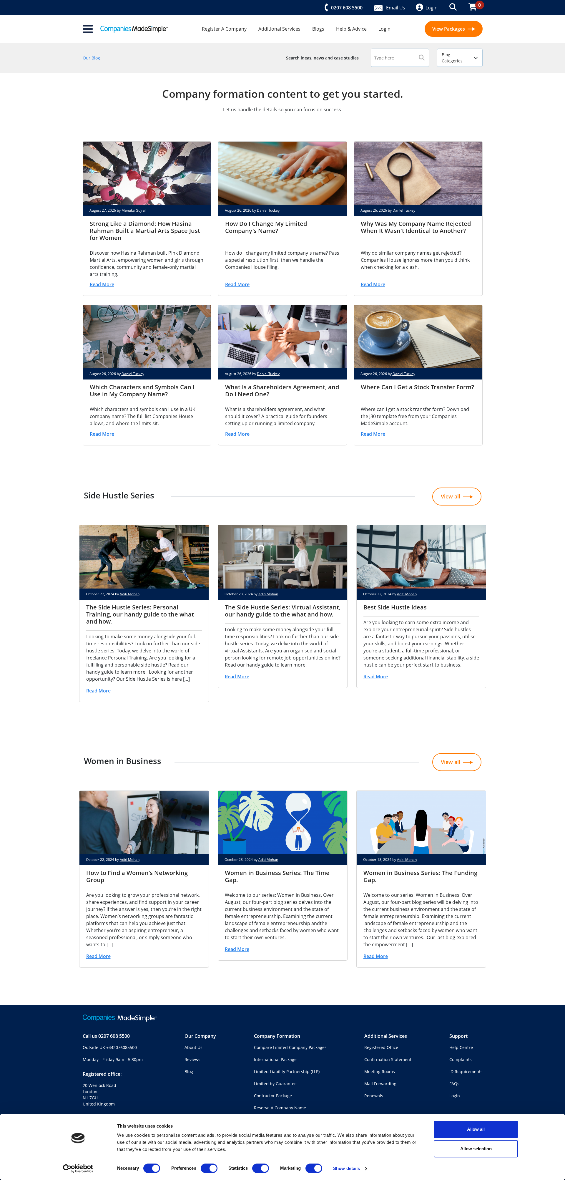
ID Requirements (466, 1071)
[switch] (209, 1168)
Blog (189, 1071)
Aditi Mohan (129, 593)
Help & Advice (351, 29)
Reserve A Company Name (280, 1108)
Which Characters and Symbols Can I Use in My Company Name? (142, 390)
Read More (102, 284)
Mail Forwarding (380, 1083)
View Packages (449, 29)
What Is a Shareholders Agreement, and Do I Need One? (282, 390)
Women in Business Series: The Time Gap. (277, 876)
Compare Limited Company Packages (290, 1047)
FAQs (454, 1083)
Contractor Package (273, 1095)
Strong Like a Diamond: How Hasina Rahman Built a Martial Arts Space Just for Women (145, 231)
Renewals (373, 1095)
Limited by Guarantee (275, 1083)
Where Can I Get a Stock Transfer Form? (417, 387)
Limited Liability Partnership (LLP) (287, 1071)
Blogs (318, 29)
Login (384, 29)
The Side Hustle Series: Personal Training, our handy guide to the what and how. (140, 614)
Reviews (192, 1059)
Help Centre (461, 1047)
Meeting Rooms (379, 1071)
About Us (193, 1047)
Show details (346, 1168)
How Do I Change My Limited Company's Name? (266, 227)
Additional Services (279, 29)
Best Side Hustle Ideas (395, 607)
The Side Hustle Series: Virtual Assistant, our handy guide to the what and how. (282, 610)
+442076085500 (121, 1047)
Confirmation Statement (387, 1059)
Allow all (476, 1129)
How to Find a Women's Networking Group (137, 876)
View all (450, 496)
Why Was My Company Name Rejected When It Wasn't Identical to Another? (416, 227)
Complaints (460, 1059)
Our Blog (91, 58)
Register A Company (224, 29)
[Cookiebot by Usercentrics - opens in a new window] (78, 1168)
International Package (275, 1059)
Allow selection (476, 1148)
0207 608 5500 (114, 1036)
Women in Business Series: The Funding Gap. (420, 876)
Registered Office (381, 1047)
